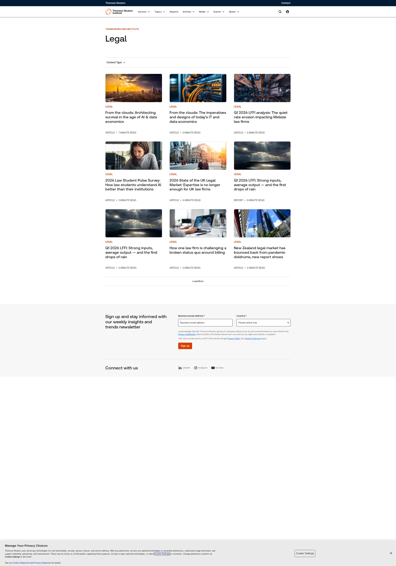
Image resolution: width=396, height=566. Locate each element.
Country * (241, 316)
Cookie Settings (162, 554)
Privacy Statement (186, 334)
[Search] (280, 12)
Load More (198, 281)
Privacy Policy (234, 338)
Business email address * (191, 316)
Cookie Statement (21, 563)
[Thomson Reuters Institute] (119, 12)
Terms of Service (253, 338)
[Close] (391, 553)
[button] (144, 11)
